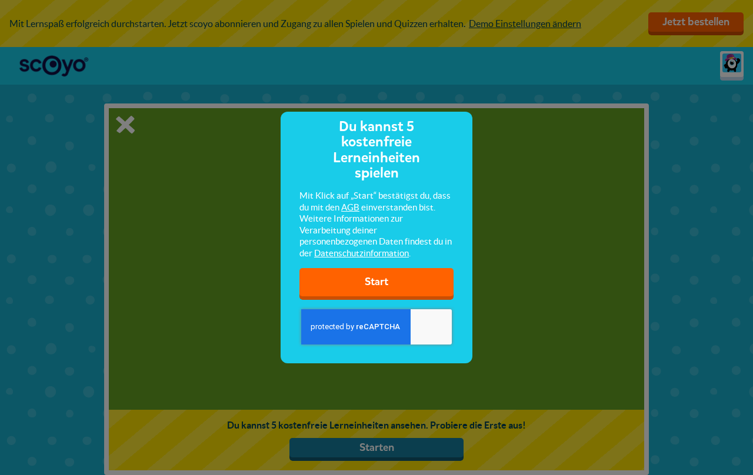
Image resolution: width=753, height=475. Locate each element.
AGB (350, 207)
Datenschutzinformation (361, 253)
